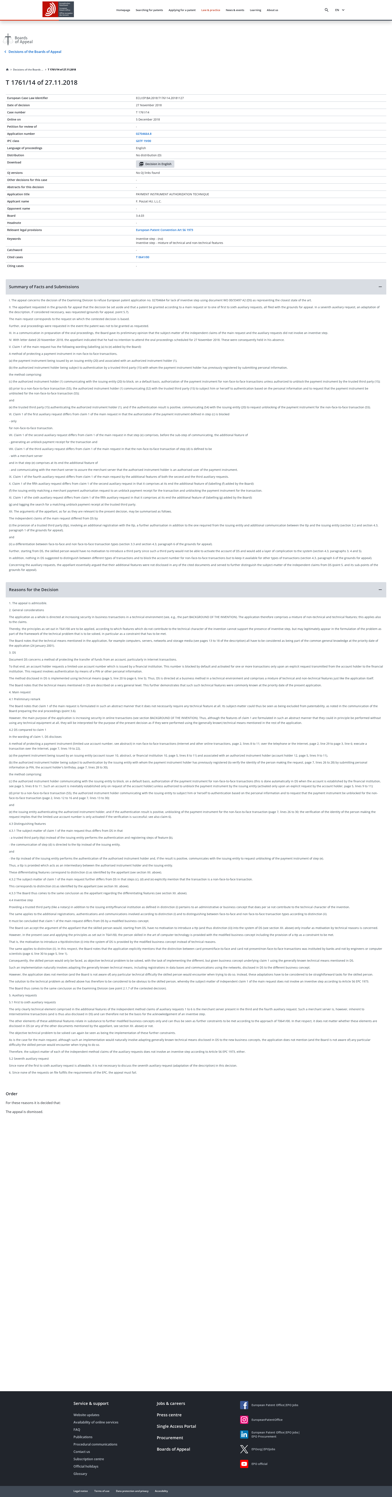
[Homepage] (7, 69)
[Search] (327, 10)
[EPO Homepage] (58, 9)
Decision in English (158, 164)
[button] (196, 286)
